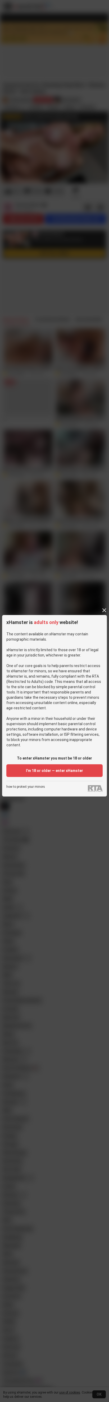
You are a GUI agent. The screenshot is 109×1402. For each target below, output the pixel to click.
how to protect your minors (25, 787)
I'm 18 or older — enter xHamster (54, 770)
